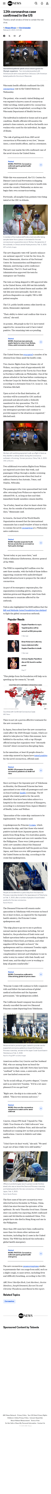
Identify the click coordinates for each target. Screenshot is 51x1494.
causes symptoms (31, 1265)
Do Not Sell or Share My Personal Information (20, 1423)
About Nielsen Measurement (20, 1421)
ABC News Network (9, 1415)
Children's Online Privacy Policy (18, 1418)
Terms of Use (35, 1421)
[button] (4, 3)
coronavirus (8, 88)
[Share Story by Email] (14, 36)
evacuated (28, 354)
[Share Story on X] (9, 36)
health (23, 792)
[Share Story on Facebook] (4, 36)
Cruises (32, 824)
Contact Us (41, 1423)
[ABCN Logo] (14, 3)
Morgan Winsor (10, 28)
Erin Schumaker (25, 28)
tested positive (40, 755)
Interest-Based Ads (36, 1418)
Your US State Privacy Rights (37, 1415)
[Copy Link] (20, 36)
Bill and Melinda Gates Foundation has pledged (25, 610)
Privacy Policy (22, 1415)
